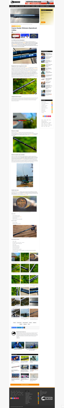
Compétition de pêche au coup (45, 122)
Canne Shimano (25, 322)
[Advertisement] (24, 107)
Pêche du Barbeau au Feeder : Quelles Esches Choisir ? (49, 69)
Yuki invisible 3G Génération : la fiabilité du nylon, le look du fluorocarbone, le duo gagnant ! (25, 371)
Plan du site (41, 394)
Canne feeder (20, 24)
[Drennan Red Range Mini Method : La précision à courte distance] (15, 367)
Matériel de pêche (16, 24)
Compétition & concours (44, 105)
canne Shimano (36, 68)
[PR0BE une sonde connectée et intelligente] (34, 358)
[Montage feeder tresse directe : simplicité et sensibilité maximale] (43, 91)
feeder (29, 71)
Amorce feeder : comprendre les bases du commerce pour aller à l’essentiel (15, 379)
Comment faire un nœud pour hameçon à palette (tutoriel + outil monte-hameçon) (33, 379)
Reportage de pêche (44, 106)
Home (40, 395)
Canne (15, 322)
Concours (50, 122)
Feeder (31, 322)
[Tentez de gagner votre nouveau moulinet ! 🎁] (34, 367)
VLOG (48, 126)
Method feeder (43, 110)
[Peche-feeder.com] (15, 2)
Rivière (21, 324)
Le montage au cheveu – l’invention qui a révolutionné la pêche (25, 379)
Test (29, 324)
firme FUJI (27, 67)
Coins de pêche (43, 104)
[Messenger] (22, 327)
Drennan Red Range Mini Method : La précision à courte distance (15, 371)
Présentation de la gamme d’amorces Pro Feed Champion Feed (15, 362)
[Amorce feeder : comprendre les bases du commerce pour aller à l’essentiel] (15, 375)
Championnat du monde (44, 121)
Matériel (35, 322)
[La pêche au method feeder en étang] (43, 82)
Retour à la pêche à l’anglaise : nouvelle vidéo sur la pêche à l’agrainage (49, 54)
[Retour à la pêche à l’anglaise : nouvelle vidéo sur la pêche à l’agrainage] (43, 54)
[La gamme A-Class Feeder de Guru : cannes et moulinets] (25, 358)
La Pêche (43, 112)
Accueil (13, 24)
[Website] (16, 337)
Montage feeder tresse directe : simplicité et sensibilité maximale (48, 91)
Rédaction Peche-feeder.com (21, 331)
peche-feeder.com (44, 111)
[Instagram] (19, 337)
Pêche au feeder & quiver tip (45, 103)
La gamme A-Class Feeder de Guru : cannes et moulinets (49, 65)
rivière (20, 216)
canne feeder (15, 44)
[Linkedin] (18, 337)
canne (18, 132)
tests (24, 193)
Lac (19, 393)
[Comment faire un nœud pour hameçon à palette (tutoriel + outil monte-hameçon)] (34, 375)
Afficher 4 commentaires (25, 384)
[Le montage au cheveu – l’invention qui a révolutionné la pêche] (25, 375)
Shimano (24, 42)
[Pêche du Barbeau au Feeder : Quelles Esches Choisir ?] (43, 69)
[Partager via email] (24, 327)
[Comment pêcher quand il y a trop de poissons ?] (43, 76)
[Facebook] (17, 337)
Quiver (42, 126)
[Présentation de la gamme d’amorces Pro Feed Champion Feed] (15, 358)
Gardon (45, 123)
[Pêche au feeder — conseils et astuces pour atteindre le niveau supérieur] (43, 61)
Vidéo (46, 126)
